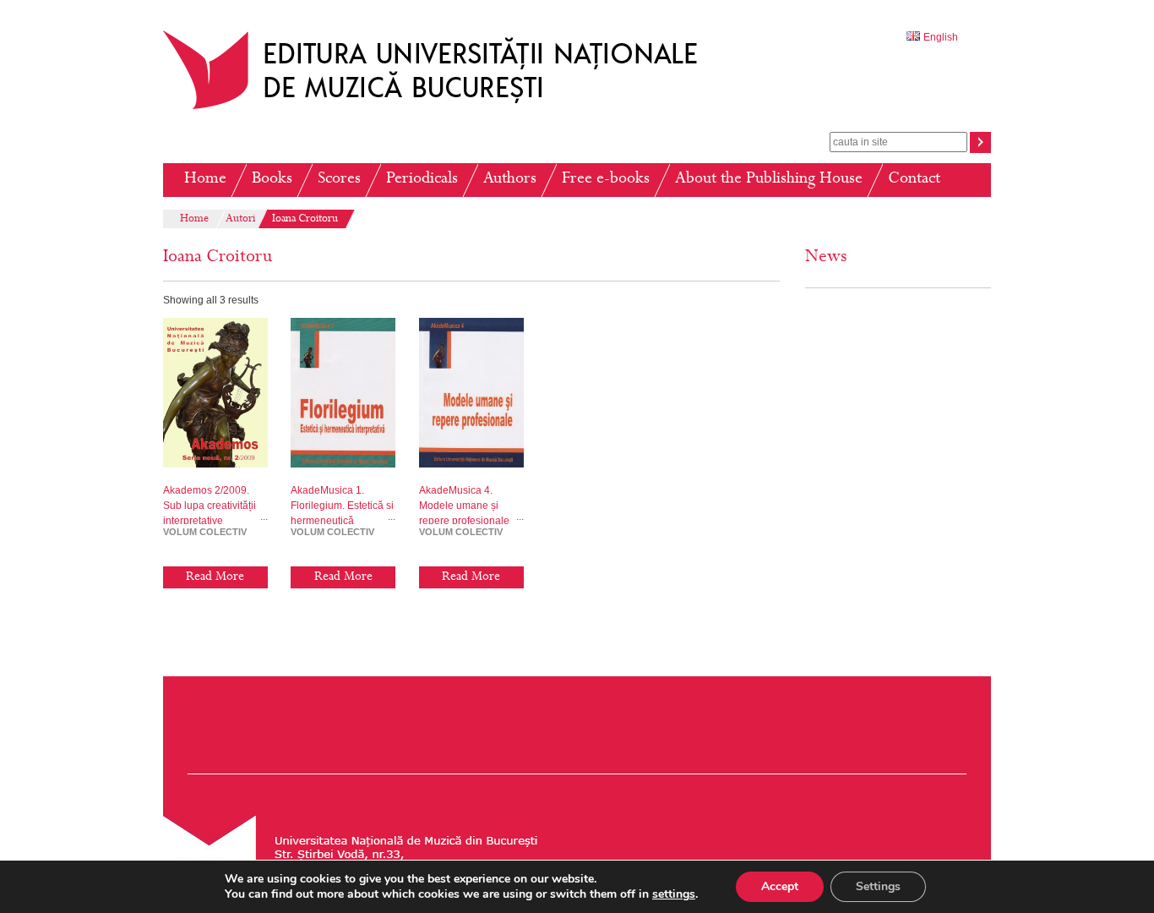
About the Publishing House (769, 180)
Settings (878, 886)
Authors (509, 180)
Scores (339, 180)
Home (205, 180)
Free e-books (606, 180)
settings (673, 894)
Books (272, 180)
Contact (914, 180)
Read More (215, 577)
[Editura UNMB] (442, 109)
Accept (779, 886)
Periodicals (422, 180)
